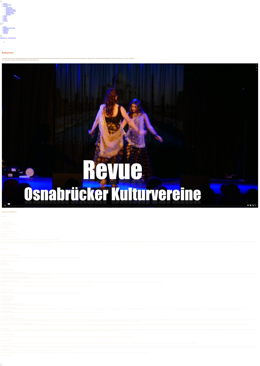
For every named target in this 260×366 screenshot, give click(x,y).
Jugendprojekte (9, 8)
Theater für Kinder (7, 4)
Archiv (4, 17)
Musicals (5, 15)
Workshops (8, 14)
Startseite (5, 3)
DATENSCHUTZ (12, 38)
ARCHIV (5, 31)
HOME (4, 26)
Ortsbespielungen (9, 12)
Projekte (5, 6)
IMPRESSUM (4, 38)
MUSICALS (6, 30)
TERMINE (5, 33)
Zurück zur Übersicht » (9, 212)
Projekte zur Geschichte (11, 11)
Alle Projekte (9, 7)
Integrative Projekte (10, 13)
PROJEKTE (6, 29)
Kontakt (5, 19)
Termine (5, 18)
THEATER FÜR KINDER (9, 28)
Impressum (5, 20)
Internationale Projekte (11, 9)
